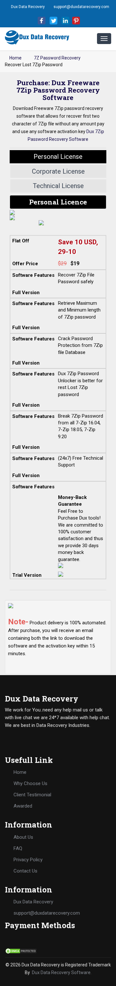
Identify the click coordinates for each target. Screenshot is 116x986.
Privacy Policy (28, 860)
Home (15, 57)
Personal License (58, 156)
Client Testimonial (32, 795)
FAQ (18, 848)
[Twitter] (53, 20)
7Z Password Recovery (57, 57)
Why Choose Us (30, 783)
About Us (23, 837)
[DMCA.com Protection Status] (21, 950)
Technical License (58, 186)
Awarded (23, 806)
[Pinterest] (76, 20)
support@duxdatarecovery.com (81, 7)
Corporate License (58, 171)
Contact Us (25, 871)
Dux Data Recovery (28, 7)
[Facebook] (41, 20)
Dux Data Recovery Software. (62, 972)
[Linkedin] (65, 20)
